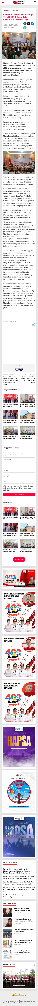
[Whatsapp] (24, 27)
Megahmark (31, 1001)
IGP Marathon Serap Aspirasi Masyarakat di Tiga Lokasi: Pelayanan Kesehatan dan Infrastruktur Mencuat (16, 978)
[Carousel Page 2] (16, 985)
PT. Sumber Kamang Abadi (10, 1001)
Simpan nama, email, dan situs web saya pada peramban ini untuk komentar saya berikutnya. (18, 488)
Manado (11, 25)
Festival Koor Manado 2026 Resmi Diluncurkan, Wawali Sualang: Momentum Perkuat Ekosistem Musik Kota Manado (10, 405)
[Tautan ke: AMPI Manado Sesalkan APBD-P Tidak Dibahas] (7, 933)
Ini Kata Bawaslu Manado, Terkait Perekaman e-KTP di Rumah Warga (23, 920)
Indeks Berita (18, 1003)
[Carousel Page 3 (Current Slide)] (19, 985)
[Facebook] (17, 369)
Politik (5, 27)
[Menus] (3, 2)
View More (19, 559)
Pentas (16, 25)
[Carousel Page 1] (14, 985)
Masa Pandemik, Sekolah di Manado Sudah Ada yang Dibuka (23, 941)
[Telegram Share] (32, 23)
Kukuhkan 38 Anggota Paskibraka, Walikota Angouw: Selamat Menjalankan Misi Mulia (10, 421)
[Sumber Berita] (19, 2)
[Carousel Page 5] (24, 985)
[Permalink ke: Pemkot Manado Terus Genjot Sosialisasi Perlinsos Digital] (10, 430)
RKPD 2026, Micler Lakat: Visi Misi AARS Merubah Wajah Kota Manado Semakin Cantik (10, 380)
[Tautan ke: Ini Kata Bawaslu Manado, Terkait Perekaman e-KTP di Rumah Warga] (7, 922)
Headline (5, 25)
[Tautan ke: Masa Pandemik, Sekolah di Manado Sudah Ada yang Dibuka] (7, 944)
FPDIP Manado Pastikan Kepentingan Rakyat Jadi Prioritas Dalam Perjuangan (23, 909)
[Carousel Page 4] (21, 985)
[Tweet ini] (28, 23)
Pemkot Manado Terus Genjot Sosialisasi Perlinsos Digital (10, 437)
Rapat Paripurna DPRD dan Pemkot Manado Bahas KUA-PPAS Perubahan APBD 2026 (27, 405)
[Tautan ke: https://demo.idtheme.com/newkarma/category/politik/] (34, 965)
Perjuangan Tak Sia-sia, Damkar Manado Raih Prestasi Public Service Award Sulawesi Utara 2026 (27, 421)
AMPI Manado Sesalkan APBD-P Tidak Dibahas (24, 930)
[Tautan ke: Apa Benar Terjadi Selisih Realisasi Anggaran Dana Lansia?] (7, 954)
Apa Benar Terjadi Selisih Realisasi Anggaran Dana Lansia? (22, 952)
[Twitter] (21, 369)
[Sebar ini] (24, 23)
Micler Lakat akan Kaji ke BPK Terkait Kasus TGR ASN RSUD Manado (27, 379)
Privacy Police (7, 1003)
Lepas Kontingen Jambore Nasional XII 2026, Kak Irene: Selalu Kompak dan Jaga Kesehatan (27, 437)
